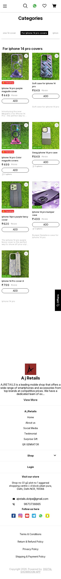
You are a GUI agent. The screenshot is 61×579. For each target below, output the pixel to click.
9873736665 (32, 504)
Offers (57, 298)
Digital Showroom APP (36, 570)
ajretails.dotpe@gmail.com (32, 498)
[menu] (5, 6)
